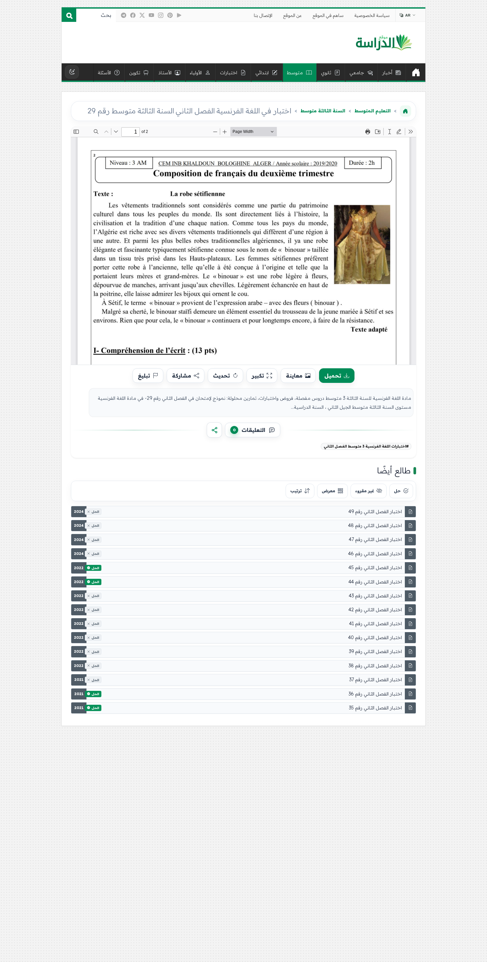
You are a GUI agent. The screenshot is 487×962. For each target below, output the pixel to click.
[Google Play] (179, 15)
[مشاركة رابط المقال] (214, 430)
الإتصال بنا (263, 15)
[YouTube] (151, 15)
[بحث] (69, 15)
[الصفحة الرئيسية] (405, 111)
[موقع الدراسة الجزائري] (383, 43)
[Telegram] (124, 15)
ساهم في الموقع (328, 15)
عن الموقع (292, 15)
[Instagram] (161, 15)
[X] (142, 15)
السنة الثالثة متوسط (322, 111)
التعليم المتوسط (372, 111)
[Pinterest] (170, 15)
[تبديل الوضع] (72, 72)
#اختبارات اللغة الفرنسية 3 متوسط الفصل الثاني (366, 446)
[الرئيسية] (415, 72)
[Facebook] (133, 15)
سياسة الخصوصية (372, 15)
